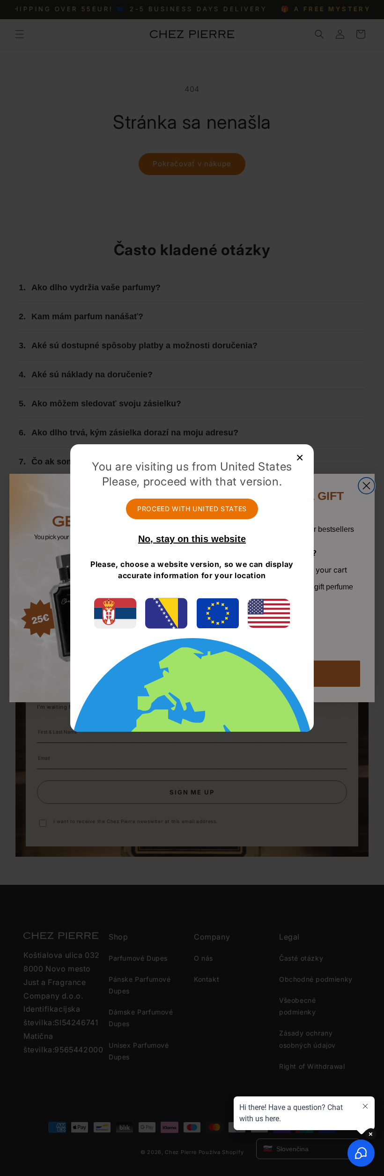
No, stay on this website (192, 539)
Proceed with (192, 509)
